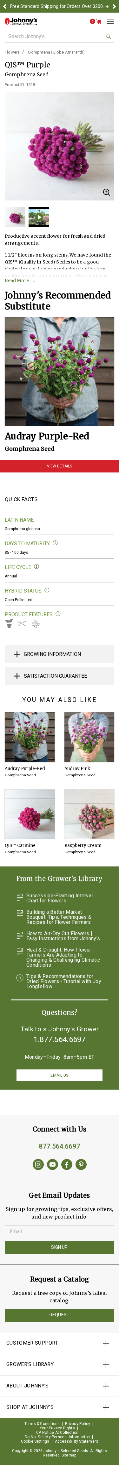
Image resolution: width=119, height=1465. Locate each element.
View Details (59, 466)
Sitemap (69, 1455)
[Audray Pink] (89, 737)
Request (59, 1314)
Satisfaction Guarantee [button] (55, 676)
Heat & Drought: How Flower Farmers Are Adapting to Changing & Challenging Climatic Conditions (63, 957)
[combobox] (59, 36)
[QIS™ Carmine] (30, 814)
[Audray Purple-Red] (59, 371)
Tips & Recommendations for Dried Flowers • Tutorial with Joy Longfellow (63, 981)
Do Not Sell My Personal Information (57, 1437)
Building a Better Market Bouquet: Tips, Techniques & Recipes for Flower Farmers (58, 917)
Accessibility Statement (76, 1441)
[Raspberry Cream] (89, 814)
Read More (17, 280)
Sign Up (59, 1247)
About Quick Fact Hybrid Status (47, 590)
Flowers (12, 52)
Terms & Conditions (42, 1424)
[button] (5, 6)
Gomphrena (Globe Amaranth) (56, 52)
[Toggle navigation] (108, 21)
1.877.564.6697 (60, 1039)
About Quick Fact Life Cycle (36, 566)
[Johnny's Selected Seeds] (21, 21)
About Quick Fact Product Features (58, 614)
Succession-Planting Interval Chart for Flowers (59, 898)
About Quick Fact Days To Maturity (55, 543)
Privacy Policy (77, 1424)
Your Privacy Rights (57, 1428)
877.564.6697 (59, 1146)
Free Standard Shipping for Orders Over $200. (57, 6)
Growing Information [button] (52, 654)
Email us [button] (59, 1075)
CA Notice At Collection (57, 1432)
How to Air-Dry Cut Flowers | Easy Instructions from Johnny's (63, 936)
